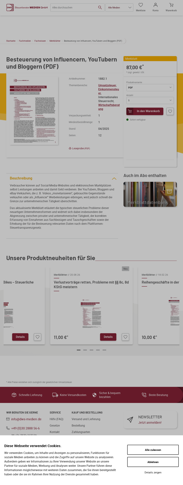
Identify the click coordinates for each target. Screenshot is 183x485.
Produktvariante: (134, 82)
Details (20, 337)
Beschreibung (21, 178)
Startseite (10, 40)
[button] (119, 7)
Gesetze (55, 425)
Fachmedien (25, 40)
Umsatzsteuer (107, 85)
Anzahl (129, 95)
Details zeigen (153, 472)
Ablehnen (153, 462)
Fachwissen (40, 40)
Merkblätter (55, 40)
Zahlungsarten (81, 432)
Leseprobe (81, 148)
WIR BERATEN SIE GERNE (22, 412)
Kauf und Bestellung (87, 412)
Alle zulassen (153, 450)
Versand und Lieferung (86, 419)
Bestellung (78, 425)
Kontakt (55, 432)
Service (55, 412)
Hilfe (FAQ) (56, 419)
